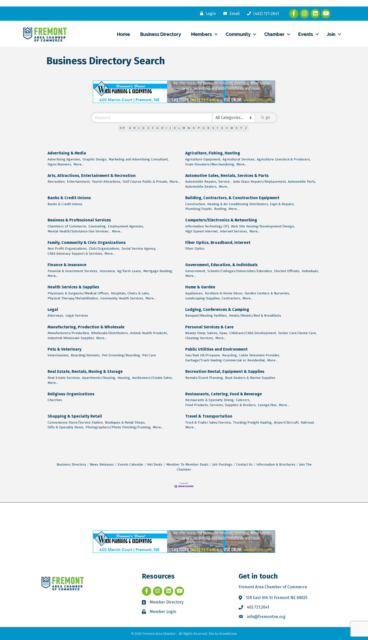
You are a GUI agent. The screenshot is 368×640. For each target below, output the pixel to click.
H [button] (162, 128)
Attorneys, (56, 315)
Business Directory (160, 34)
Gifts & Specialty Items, (66, 427)
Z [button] (246, 128)
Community (238, 34)
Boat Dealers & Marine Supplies (250, 378)
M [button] (184, 128)
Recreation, (56, 181)
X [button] (236, 128)
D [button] (143, 128)
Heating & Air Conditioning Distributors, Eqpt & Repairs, (251, 204)
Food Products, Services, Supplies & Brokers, (220, 405)
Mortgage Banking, (158, 271)
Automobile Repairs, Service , (208, 181)
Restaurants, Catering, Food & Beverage (223, 394)
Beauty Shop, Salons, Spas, (206, 333)
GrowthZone (228, 634)
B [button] (134, 128)
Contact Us (244, 464)
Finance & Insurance (67, 264)
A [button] (130, 128)
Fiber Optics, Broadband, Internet (217, 242)
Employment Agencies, (126, 226)
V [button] (227, 128)
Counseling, (97, 226)
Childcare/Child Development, (253, 333)
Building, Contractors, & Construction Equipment (232, 197)
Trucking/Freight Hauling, (252, 422)
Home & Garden (200, 287)
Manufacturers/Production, (69, 333)
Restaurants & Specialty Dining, (209, 400)
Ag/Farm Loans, (129, 271)
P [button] (199, 128)
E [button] (148, 128)
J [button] (170, 128)
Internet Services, (234, 231)
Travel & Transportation (208, 416)
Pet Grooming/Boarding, (121, 355)
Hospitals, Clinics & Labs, (130, 293)
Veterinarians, (58, 355)
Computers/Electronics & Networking (221, 220)
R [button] (208, 128)
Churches (55, 400)
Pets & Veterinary (64, 349)
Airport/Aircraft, (286, 422)
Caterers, (243, 400)
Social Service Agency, (139, 248)
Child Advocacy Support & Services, (75, 253)
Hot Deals (154, 464)
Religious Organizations (71, 394)
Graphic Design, (95, 159)
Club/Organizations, (104, 248)
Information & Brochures (275, 464)
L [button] (179, 128)
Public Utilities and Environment (216, 349)
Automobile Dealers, (201, 186)
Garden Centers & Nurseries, (267, 293)
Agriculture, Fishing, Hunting (212, 153)
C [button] (139, 128)
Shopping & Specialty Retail (75, 416)
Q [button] (204, 128)
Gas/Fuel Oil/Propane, (203, 355)
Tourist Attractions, (106, 181)
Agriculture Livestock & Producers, (284, 159)
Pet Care (149, 355)
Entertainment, (78, 181)
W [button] (232, 128)
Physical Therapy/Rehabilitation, (73, 298)
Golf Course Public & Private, (145, 181)
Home (123, 34)
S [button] (213, 128)
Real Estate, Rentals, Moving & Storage (85, 371)
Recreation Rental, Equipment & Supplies (224, 371)
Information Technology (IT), (207, 226)
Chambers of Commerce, (67, 226)
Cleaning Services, (199, 338)
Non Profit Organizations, (67, 248)
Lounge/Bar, (267, 405)
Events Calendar (130, 464)
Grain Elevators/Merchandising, (210, 164)
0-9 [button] (122, 128)
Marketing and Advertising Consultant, (138, 159)
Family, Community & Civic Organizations (87, 242)
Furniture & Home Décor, (224, 293)
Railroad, (307, 422)
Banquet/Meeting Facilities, (206, 315)
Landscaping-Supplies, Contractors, (213, 298)
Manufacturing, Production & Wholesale (86, 327)
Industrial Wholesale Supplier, (71, 338)
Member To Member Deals (187, 464)
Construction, (195, 204)
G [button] (157, 128)
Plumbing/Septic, (199, 209)
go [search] (268, 117)
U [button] (222, 128)
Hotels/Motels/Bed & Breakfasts (255, 315)
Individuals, (310, 271)
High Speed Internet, (201, 231)
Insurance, (108, 271)
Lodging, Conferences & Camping (217, 309)
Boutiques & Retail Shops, (125, 422)
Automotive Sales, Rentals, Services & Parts (227, 175)
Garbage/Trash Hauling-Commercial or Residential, (225, 360)
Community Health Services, (122, 298)
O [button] (194, 128)
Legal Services (76, 315)
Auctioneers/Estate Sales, (152, 378)
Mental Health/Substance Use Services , (79, 231)
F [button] (152, 128)
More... (78, 164)
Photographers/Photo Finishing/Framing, (118, 427)
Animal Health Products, (149, 333)
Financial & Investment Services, (73, 271)
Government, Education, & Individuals (221, 264)
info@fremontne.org (266, 616)
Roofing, (220, 209)
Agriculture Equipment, (203, 159)
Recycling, (230, 355)
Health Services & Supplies (73, 287)
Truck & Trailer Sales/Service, (208, 422)
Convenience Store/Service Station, (75, 422)
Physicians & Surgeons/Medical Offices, (78, 293)
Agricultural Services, (239, 159)
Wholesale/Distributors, (110, 333)
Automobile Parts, (302, 181)
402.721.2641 (258, 607)
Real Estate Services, (64, 378)
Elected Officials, (287, 271)
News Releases (102, 464)
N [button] (189, 128)
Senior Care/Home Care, (297, 333)
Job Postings (222, 464)
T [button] (217, 128)
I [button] (166, 128)
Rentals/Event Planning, (204, 378)
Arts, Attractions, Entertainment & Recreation (92, 175)
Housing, (124, 378)
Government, (195, 271)
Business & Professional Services (79, 220)
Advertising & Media (67, 153)
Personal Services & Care (209, 327)
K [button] (174, 128)
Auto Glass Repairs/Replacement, (259, 181)
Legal (53, 309)
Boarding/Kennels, (85, 355)
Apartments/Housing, (99, 378)
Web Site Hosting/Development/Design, (263, 226)
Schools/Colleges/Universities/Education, (240, 271)
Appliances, (194, 293)
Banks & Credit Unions (69, 197)
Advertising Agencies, (64, 159)
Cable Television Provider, (259, 355)
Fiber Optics (195, 248)
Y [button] (241, 128)
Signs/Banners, (60, 164)
